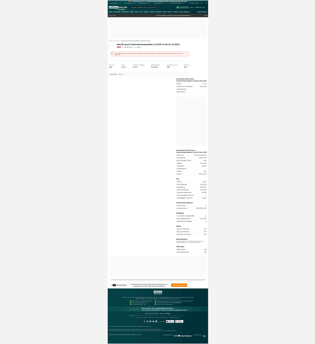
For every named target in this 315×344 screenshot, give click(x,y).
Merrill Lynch (202, 174)
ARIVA (147, 326)
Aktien (111, 12)
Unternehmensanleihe (200, 155)
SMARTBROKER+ (177, 302)
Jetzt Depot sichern (134, 309)
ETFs (140, 12)
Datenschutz (151, 317)
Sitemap (162, 313)
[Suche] (157, 7)
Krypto (165, 12)
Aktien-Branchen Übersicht (152, 313)
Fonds (136, 12)
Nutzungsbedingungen (174, 317)
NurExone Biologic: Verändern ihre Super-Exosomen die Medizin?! (160, 15)
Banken (204, 166)
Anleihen (146, 12)
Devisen (170, 12)
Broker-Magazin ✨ (185, 12)
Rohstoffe (159, 12)
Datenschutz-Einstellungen (162, 317)
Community (117, 12)
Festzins (175, 12)
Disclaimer (145, 317)
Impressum (139, 317)
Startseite (111, 40)
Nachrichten (125, 12)
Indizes (132, 12)
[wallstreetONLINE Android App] (179, 322)
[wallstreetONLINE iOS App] (170, 322)
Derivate (152, 12)
